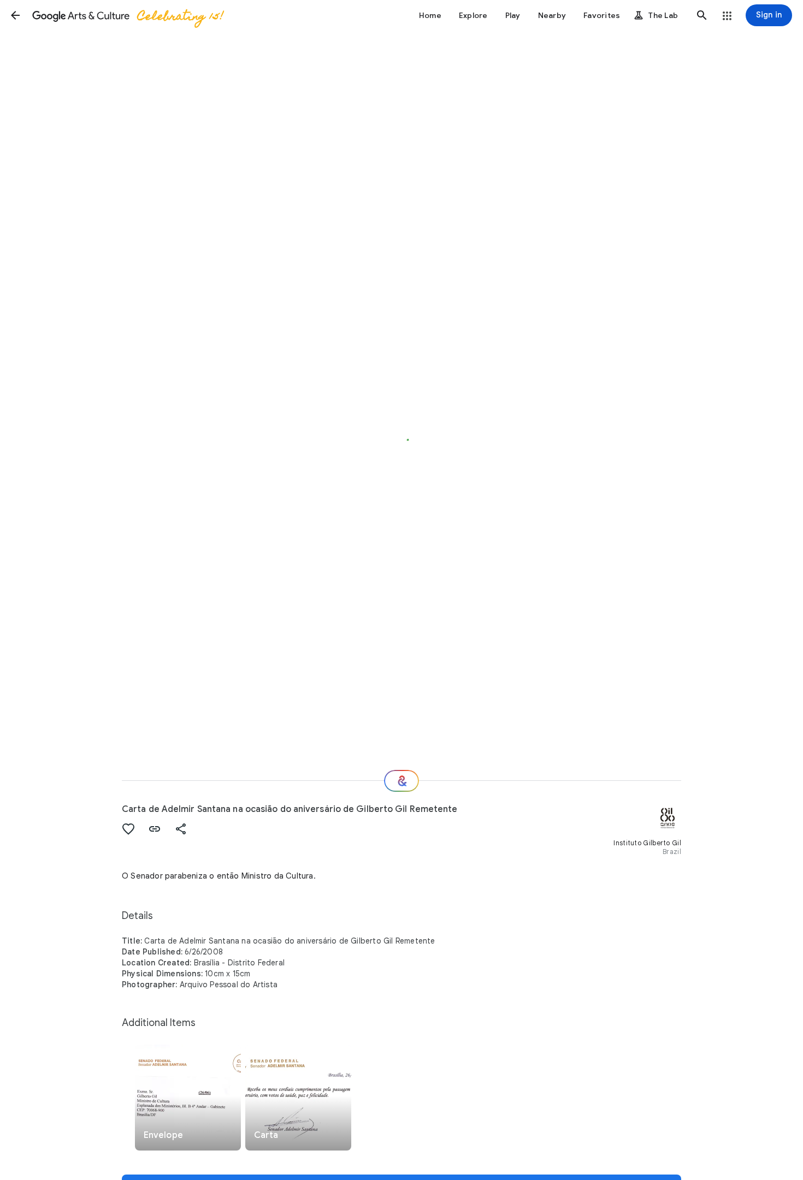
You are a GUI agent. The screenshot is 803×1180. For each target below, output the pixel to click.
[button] (15, 15)
